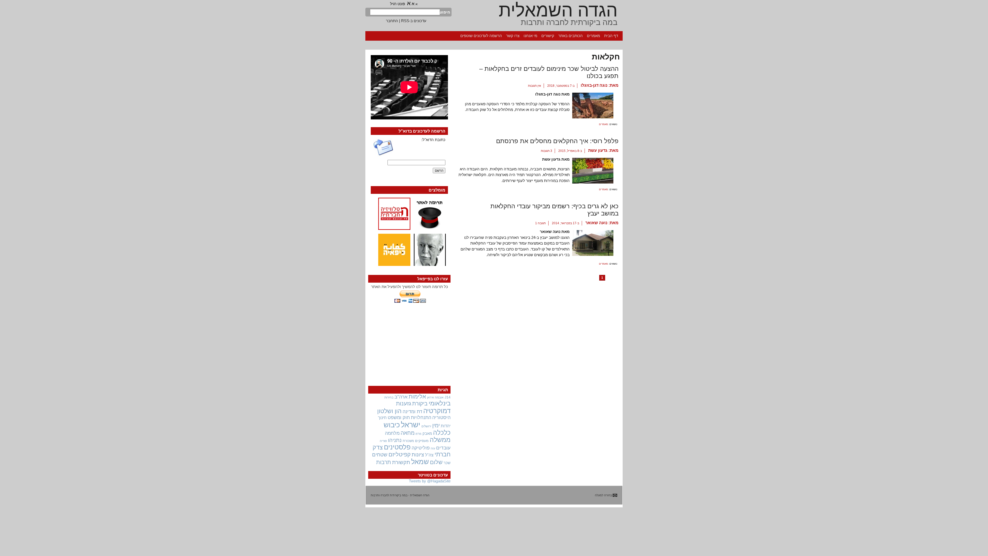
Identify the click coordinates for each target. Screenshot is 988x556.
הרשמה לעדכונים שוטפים (481, 35)
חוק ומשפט (399, 417)
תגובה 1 (540, 223)
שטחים (379, 454)
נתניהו (395, 440)
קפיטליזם (400, 454)
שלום (436, 462)
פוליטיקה (421, 447)
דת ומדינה (412, 411)
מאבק (427, 433)
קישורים (547, 35)
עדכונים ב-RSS (413, 21)
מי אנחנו (530, 35)
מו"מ (418, 433)
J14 (448, 397)
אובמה (439, 397)
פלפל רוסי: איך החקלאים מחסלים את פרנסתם (557, 140)
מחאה (407, 433)
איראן (430, 397)
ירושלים (426, 426)
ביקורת (420, 403)
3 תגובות (546, 151)
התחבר (392, 21)
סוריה (383, 441)
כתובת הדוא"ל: (433, 139)
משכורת (408, 441)
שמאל (420, 462)
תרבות (383, 462)
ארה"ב (401, 396)
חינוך (382, 417)
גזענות (403, 403)
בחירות (388, 397)
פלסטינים (397, 447)
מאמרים (593, 35)
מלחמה (392, 433)
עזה (433, 448)
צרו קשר (512, 35)
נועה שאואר (596, 223)
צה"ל (429, 455)
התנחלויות (421, 417)
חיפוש (445, 12)
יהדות (446, 425)
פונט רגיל (397, 4)
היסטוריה (441, 417)
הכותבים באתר (570, 35)
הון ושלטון (389, 411)
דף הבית (611, 35)
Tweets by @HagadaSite (430, 481)
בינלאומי (440, 403)
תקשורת (401, 462)
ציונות (418, 454)
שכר (447, 463)
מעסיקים (422, 441)
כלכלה (442, 432)
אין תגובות (534, 86)
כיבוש (392, 425)
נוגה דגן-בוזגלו (594, 85)
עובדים (443, 447)
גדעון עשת (597, 150)
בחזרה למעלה (603, 495)
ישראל (410, 424)
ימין (436, 425)
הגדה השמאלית (558, 10)
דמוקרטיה (437, 411)
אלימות (417, 397)
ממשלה (440, 439)
